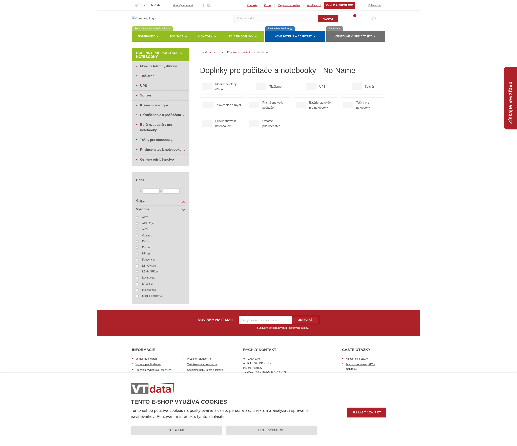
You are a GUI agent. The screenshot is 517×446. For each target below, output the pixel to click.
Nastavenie (176, 430)
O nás (267, 5)
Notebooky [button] (146, 36)
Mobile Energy (150, 295)
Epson (146, 247)
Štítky (140, 201)
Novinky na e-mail (216, 320)
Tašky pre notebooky (156, 140)
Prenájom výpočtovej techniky (153, 369)
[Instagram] (209, 5)
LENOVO (147, 265)
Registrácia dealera (289, 5)
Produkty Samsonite (199, 358)
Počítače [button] (176, 36)
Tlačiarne (147, 76)
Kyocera (147, 259)
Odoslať (305, 320)
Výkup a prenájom (339, 5)
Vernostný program (147, 358)
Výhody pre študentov (148, 364)
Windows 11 (314, 5)
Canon (146, 235)
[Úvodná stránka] (144, 18)
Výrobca (142, 209)
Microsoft (147, 289)
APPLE (146, 223)
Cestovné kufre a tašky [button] (353, 36)
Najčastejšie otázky (357, 358)
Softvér (145, 95)
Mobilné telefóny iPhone (158, 66)
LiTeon (146, 283)
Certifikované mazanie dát (202, 364)
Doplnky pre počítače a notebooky (159, 55)
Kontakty (252, 5)
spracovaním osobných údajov (290, 327)
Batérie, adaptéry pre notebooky (156, 127)
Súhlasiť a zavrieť (366, 412)
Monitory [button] (205, 36)
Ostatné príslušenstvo (157, 159)
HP (144, 253)
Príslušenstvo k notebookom (162, 149)
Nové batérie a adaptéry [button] (293, 36)
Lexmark (147, 277)
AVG (145, 229)
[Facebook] (203, 5)
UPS (143, 85)
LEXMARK (148, 271)
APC (145, 217)
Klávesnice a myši (154, 105)
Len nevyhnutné (271, 430)
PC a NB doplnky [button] (241, 36)
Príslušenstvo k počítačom (160, 115)
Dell (144, 241)
